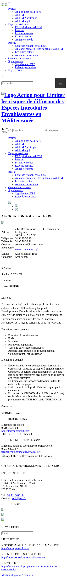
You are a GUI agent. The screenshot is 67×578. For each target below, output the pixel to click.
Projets (12, 8)
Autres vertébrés (24, 39)
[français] (2, 4)
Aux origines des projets (28, 11)
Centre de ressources (19, 58)
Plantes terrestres (24, 33)
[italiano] (6, 4)
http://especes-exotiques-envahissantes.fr (23, 557)
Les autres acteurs (24, 51)
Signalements (15, 61)
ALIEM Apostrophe (26, 17)
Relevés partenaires (25, 67)
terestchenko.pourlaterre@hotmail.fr (20, 451)
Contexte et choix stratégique (31, 45)
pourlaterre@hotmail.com (15, 430)
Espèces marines (24, 36)
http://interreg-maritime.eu (15, 548)
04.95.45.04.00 (15, 495)
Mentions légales (10, 575)
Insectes (19, 30)
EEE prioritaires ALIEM (28, 27)
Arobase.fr (27, 575)
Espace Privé (15, 70)
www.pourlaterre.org (26, 249)
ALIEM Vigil (22, 21)
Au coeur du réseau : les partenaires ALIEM (39, 48)
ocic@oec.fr (19, 498)
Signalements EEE (25, 64)
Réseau (12, 42)
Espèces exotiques (18, 24)
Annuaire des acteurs (26, 55)
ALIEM (19, 14)
